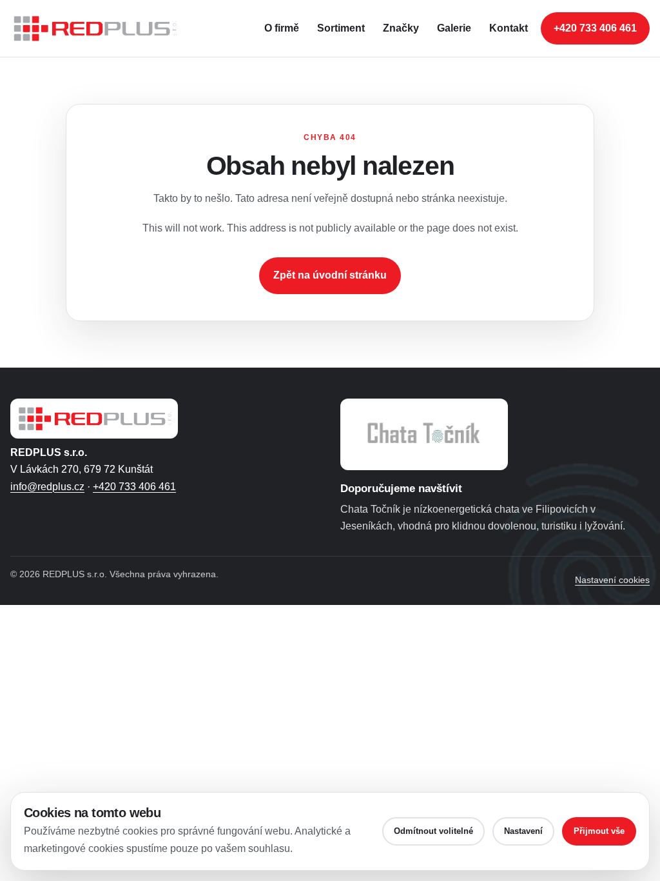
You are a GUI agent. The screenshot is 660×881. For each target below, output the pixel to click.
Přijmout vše (599, 831)
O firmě (281, 28)
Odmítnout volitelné (433, 831)
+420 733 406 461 (595, 28)
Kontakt (508, 28)
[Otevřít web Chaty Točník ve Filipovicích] (424, 434)
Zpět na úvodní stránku (330, 275)
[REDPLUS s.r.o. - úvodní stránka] (100, 28)
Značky (401, 28)
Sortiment (341, 28)
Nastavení (523, 831)
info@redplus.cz (47, 486)
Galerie (454, 28)
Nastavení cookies (612, 580)
